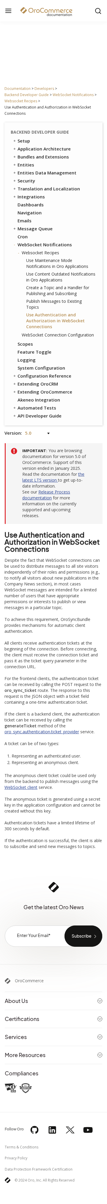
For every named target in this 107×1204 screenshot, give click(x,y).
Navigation (30, 213)
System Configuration (41, 368)
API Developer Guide (40, 416)
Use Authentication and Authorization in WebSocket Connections (55, 320)
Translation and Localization (49, 189)
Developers (44, 88)
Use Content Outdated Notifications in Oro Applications (60, 277)
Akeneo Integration (39, 400)
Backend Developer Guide (26, 94)
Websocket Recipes (20, 100)
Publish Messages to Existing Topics (54, 304)
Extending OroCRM (38, 384)
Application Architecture (44, 149)
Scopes (25, 344)
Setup (24, 141)
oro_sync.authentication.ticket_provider (41, 731)
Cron (23, 236)
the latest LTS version (53, 477)
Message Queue (35, 229)
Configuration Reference (44, 376)
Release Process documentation (46, 495)
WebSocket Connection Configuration (58, 335)
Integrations (31, 197)
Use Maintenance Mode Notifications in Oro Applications (57, 263)
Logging (27, 360)
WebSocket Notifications (73, 94)
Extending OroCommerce (45, 392)
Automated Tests (37, 408)
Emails (25, 221)
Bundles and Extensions (43, 157)
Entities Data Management (47, 173)
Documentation (17, 88)
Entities (26, 165)
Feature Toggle (34, 352)
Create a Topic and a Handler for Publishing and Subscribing (57, 290)
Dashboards (31, 205)
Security (26, 181)
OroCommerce (29, 980)
